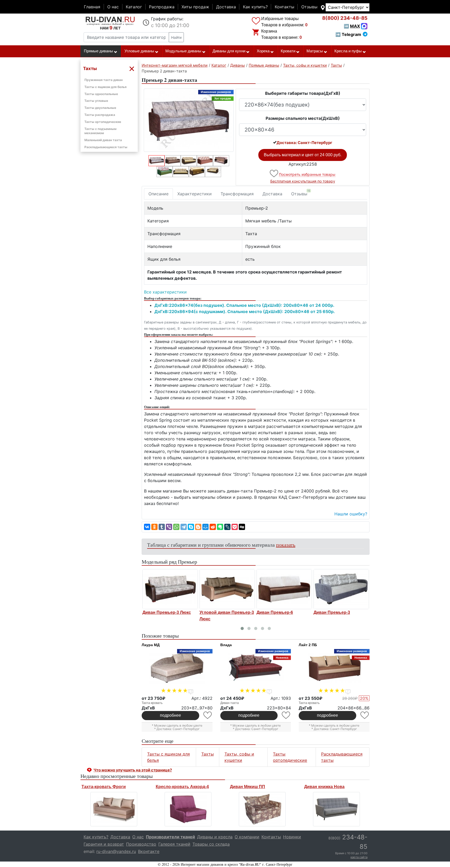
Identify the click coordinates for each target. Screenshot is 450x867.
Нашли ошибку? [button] (350, 513)
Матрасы (315, 51)
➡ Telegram (348, 34)
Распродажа (161, 6)
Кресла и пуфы (348, 51)
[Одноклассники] (154, 527)
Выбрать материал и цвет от (302, 155)
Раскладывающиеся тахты (105, 147)
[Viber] (169, 527)
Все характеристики (165, 292)
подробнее (170, 715)
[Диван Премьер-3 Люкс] (170, 589)
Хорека (263, 51)
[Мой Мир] (205, 527)
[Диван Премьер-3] (341, 589)
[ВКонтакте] (147, 527)
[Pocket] (235, 527)
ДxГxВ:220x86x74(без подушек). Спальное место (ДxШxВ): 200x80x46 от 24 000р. (244, 305)
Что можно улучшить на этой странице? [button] (132, 770)
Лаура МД (151, 645)
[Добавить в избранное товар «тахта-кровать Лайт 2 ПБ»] (365, 715)
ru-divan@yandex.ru (116, 851)
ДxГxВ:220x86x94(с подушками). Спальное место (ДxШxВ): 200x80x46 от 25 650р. (244, 311)
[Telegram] (183, 527)
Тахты (207, 754)
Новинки (292, 836)
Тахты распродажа (99, 115)
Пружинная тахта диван (103, 80)
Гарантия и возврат (104, 844)
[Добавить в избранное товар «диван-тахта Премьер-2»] (274, 173)
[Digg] (242, 527)
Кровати (288, 51)
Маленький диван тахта (103, 140)
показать (285, 544)
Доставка (226, 6)
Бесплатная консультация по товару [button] (302, 181)
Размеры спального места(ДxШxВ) (303, 118)
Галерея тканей (174, 844)
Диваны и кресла (215, 836)
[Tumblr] (162, 527)
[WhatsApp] (176, 527)
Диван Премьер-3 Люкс (166, 612)
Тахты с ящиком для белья (105, 87)
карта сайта (359, 857)
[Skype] (191, 527)
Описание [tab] (158, 193)
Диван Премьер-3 (332, 612)
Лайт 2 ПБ (308, 645)
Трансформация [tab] (237, 193)
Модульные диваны (183, 51)
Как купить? (255, 6)
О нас (113, 6)
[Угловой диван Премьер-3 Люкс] (227, 589)
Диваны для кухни (229, 51)
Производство (141, 844)
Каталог (134, 6)
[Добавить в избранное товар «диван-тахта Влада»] (286, 715)
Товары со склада (211, 844)
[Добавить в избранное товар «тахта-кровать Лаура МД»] (208, 715)
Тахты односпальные (101, 94)
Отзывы (309, 6)
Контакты (284, 6)
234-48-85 (344, 18)
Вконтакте (148, 851)
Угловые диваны (139, 51)
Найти (176, 37)
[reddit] (213, 527)
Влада (226, 645)
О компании (247, 836)
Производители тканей (170, 836)
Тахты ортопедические (102, 122)
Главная (92, 6)
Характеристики (194, 193)
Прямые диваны (98, 51)
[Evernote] (220, 527)
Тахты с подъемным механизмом (100, 131)
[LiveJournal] (227, 527)
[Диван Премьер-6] (284, 589)
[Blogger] (198, 527)
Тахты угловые (96, 101)
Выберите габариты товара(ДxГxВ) (302, 93)
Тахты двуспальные (100, 108)
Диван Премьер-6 (275, 612)
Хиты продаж (195, 6)
